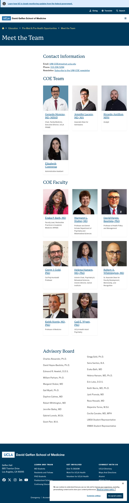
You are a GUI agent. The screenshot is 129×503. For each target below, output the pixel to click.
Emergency (35, 497)
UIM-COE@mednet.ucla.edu (62, 63)
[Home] (3, 28)
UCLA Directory (105, 468)
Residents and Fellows (43, 472)
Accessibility (48, 497)
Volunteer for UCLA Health (78, 476)
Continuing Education (43, 484)
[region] (88, 491)
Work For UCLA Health (76, 472)
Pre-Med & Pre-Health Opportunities (39, 28)
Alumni (102, 476)
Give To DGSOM (73, 468)
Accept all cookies (115, 496)
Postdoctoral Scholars (43, 480)
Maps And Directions (107, 472)
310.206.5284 (57, 67)
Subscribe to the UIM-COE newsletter (72, 70)
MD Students (39, 468)
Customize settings (94, 496)
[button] (107, 10)
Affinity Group (104, 480)
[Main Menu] (125, 18)
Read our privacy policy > (106, 489)
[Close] (123, 483)
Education (13, 28)
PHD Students (40, 476)
